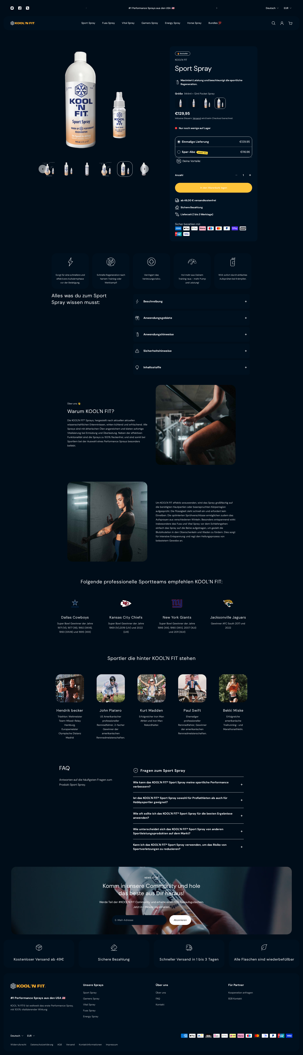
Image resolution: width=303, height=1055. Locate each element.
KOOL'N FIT (181, 59)
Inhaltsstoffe (152, 367)
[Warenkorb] (290, 23)
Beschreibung (153, 301)
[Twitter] (27, 8)
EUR (286, 8)
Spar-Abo (194, 152)
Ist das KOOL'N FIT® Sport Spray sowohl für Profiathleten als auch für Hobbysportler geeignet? (180, 800)
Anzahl (179, 175)
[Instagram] (12, 8)
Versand (197, 118)
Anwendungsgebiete (157, 318)
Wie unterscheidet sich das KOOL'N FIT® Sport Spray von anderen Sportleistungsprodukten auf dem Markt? (178, 831)
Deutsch (270, 8)
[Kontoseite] (282, 23)
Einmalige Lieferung (195, 142)
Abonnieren (180, 920)
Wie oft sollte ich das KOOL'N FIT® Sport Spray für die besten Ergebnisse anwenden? (183, 816)
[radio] (178, 142)
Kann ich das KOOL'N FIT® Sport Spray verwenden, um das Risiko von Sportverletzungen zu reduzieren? (180, 847)
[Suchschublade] (273, 23)
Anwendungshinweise (158, 334)
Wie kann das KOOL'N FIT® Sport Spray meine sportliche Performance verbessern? (181, 784)
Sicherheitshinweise (157, 351)
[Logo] (23, 23)
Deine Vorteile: (192, 161)
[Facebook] (20, 8)
